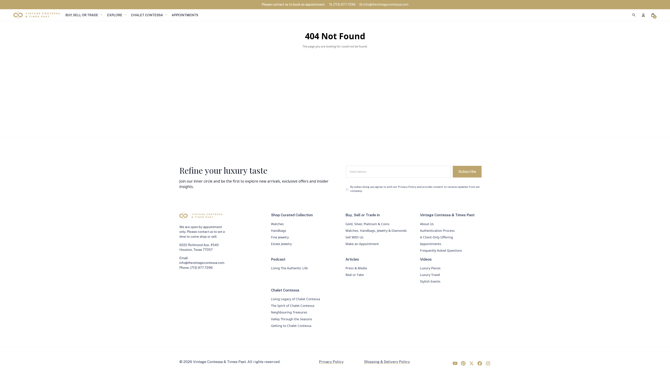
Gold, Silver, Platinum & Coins (367, 224)
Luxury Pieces (430, 268)
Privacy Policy (331, 362)
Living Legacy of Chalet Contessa (295, 299)
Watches (277, 224)
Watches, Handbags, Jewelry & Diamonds (376, 230)
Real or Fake (354, 274)
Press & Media (356, 268)
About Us (427, 224)
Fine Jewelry (280, 237)
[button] (82, 15)
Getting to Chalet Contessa (291, 325)
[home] (36, 15)
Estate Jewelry (281, 244)
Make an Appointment (362, 244)
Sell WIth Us (354, 237)
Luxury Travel (430, 274)
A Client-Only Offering (436, 237)
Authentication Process (437, 230)
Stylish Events (430, 281)
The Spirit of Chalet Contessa (292, 305)
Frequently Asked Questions (441, 250)
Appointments (430, 244)
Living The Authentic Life (289, 268)
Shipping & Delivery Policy (387, 362)
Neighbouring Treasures (289, 312)
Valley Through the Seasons (291, 319)
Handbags (278, 230)
